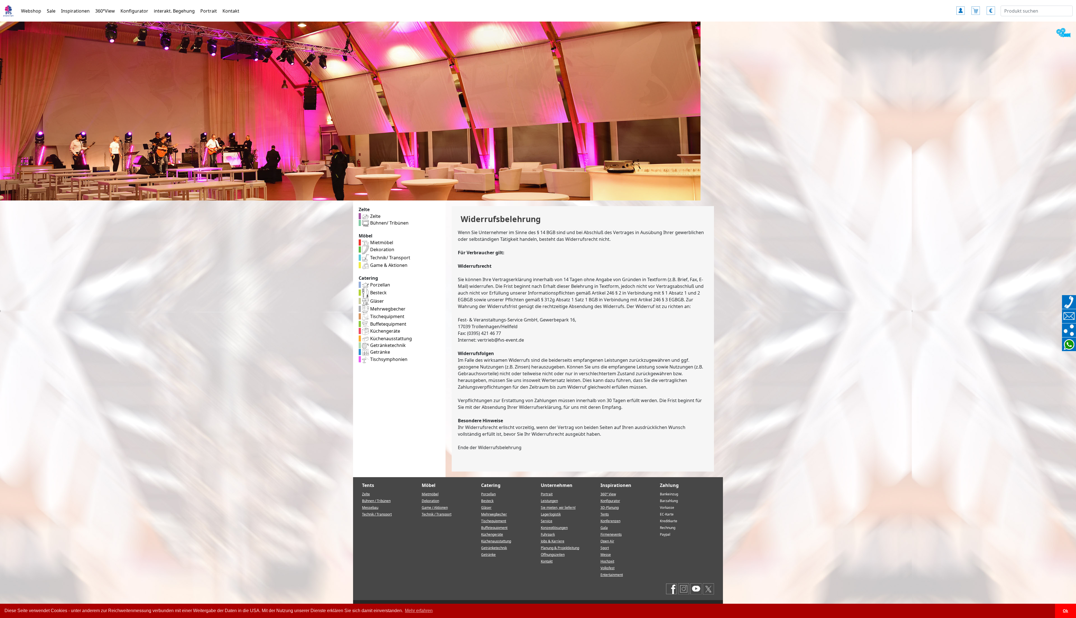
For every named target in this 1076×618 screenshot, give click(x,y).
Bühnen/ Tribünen (389, 223)
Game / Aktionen (435, 507)
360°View (105, 11)
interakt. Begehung (174, 11)
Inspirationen (75, 11)
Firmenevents (611, 534)
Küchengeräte (384, 331)
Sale (51, 11)
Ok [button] (1065, 610)
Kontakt (230, 11)
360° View (608, 494)
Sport (604, 547)
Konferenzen (610, 521)
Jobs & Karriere (552, 541)
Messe (605, 554)
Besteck (378, 293)
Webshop (31, 11)
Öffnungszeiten (553, 554)
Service (546, 521)
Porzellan (379, 285)
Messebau (370, 507)
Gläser (376, 301)
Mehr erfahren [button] (419, 610)
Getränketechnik (387, 345)
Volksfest (607, 568)
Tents (604, 514)
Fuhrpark (548, 534)
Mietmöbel (381, 242)
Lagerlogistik (551, 514)
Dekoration (381, 249)
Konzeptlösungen (554, 527)
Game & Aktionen (388, 265)
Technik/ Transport (389, 258)
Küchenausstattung (390, 338)
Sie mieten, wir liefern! (558, 507)
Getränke (379, 352)
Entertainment (611, 574)
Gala (604, 527)
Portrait (208, 11)
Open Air (607, 541)
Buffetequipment (387, 324)
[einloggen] (960, 8)
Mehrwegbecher (387, 309)
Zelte (375, 216)
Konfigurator (134, 11)
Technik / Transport (377, 514)
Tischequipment (386, 316)
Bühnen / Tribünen (376, 500)
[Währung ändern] (991, 8)
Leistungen (549, 500)
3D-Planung (609, 507)
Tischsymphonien (388, 359)
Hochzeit (607, 561)
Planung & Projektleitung (560, 547)
